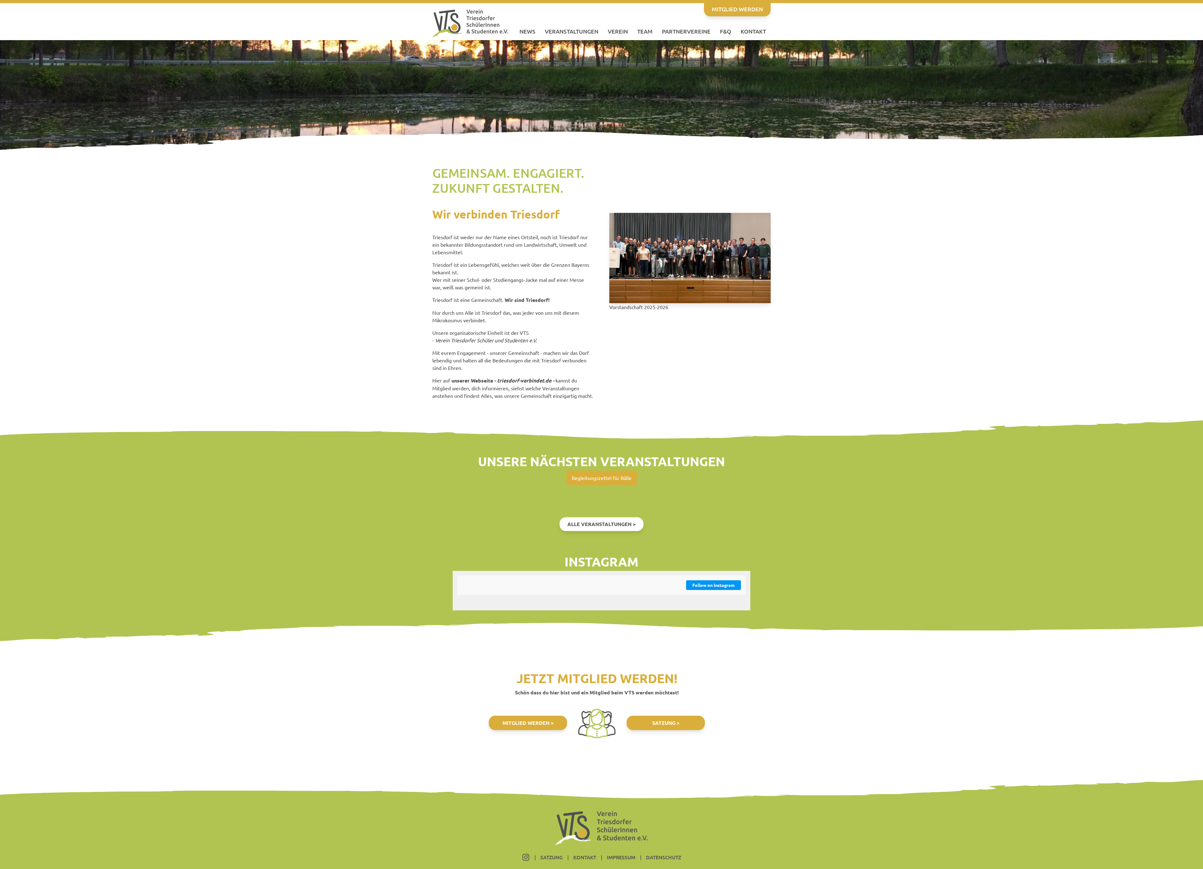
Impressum (621, 857)
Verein (618, 31)
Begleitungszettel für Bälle (602, 478)
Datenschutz (663, 857)
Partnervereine (686, 31)
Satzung (551, 857)
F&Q (725, 31)
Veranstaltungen (571, 31)
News (527, 31)
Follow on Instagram (713, 585)
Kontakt (753, 31)
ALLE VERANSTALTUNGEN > (601, 524)
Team (645, 31)
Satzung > (666, 722)
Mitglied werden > (528, 722)
